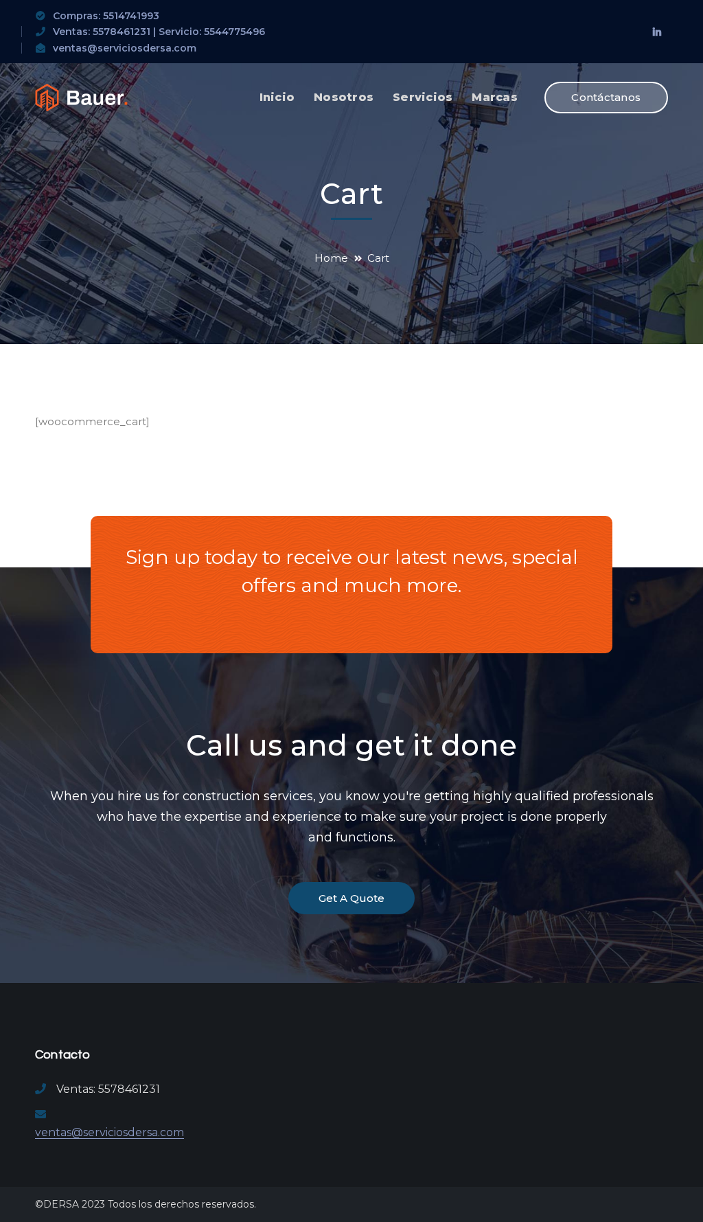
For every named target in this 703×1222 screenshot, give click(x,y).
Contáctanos (606, 97)
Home (331, 257)
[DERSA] (81, 96)
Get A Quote (351, 898)
